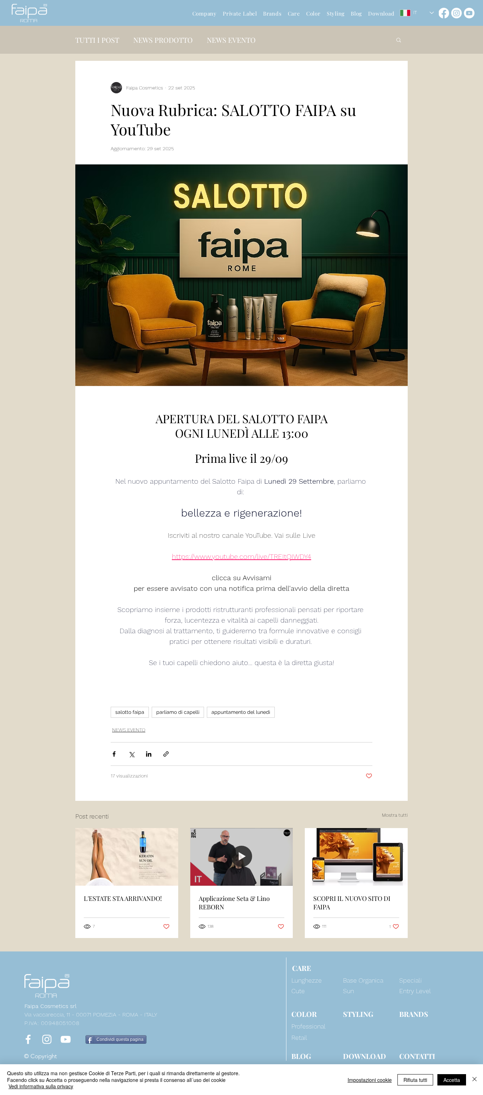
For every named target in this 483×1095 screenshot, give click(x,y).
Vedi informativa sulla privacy (40, 1086)
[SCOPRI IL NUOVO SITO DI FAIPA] (356, 857)
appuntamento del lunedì (240, 712)
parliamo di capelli (177, 712)
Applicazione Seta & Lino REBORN (234, 902)
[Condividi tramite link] (166, 754)
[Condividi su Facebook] (114, 754)
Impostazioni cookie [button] (370, 1079)
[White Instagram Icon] (47, 1039)
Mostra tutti (395, 815)
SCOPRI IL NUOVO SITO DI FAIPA (351, 902)
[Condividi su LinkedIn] (148, 754)
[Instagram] (456, 13)
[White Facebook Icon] (28, 1039)
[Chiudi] (474, 1079)
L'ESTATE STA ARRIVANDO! (123, 898)
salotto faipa (129, 712)
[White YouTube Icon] (65, 1039)
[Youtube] (469, 13)
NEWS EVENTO (231, 39)
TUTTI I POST (97, 39)
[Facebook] (443, 13)
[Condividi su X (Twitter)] (131, 754)
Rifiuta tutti (415, 1079)
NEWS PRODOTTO (163, 39)
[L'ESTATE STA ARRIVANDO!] (126, 857)
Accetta (451, 1079)
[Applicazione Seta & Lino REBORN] (241, 857)
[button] (398, 39)
